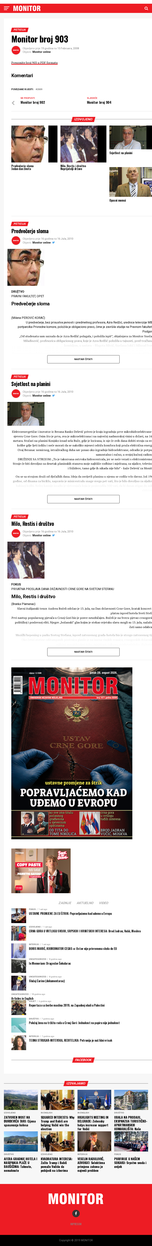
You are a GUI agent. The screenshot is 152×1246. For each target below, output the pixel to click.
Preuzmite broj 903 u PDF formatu (34, 63)
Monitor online (41, 51)
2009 (39, 89)
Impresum (76, 1224)
